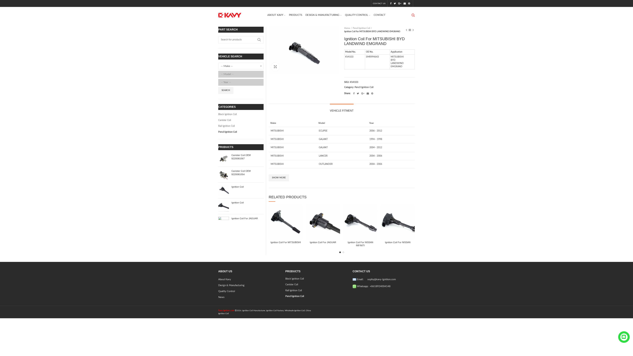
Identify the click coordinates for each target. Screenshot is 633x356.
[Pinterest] (409, 3)
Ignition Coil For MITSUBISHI (286, 242)
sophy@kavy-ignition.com (381, 279)
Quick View (300, 210)
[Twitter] (395, 3)
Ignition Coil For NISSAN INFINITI (360, 244)
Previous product (406, 30)
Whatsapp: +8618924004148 (373, 286)
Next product (413, 30)
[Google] (399, 3)
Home (347, 28)
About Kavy (224, 279)
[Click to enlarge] (275, 67)
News (221, 297)
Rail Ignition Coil (226, 126)
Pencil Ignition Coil (361, 28)
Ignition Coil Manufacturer (253, 311)
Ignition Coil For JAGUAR (323, 242)
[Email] (404, 3)
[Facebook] (391, 3)
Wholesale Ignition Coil (295, 311)
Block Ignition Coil (227, 114)
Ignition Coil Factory (275, 311)
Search (259, 40)
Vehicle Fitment (342, 110)
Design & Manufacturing (231, 285)
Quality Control (226, 291)
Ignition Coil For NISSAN (397, 242)
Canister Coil (224, 120)
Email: (361, 279)
